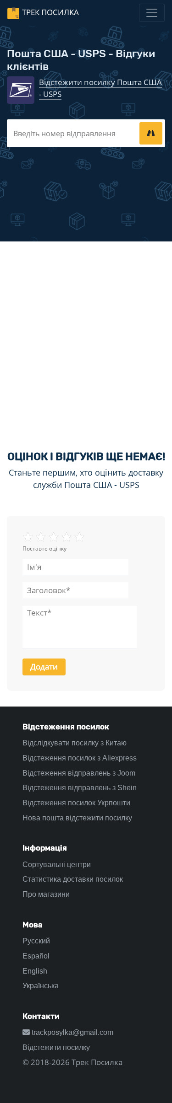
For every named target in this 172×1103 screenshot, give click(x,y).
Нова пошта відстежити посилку (77, 818)
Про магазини (46, 894)
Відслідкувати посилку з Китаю (74, 743)
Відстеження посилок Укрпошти (76, 803)
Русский (36, 941)
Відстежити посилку (56, 1047)
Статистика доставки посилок (72, 879)
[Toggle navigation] (152, 13)
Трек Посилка (50, 12)
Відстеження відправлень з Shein (79, 788)
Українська (40, 986)
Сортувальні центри (56, 864)
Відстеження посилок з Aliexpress (79, 758)
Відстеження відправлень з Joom (78, 773)
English (34, 971)
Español (36, 956)
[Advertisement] (86, 338)
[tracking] (150, 133)
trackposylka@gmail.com (71, 1032)
